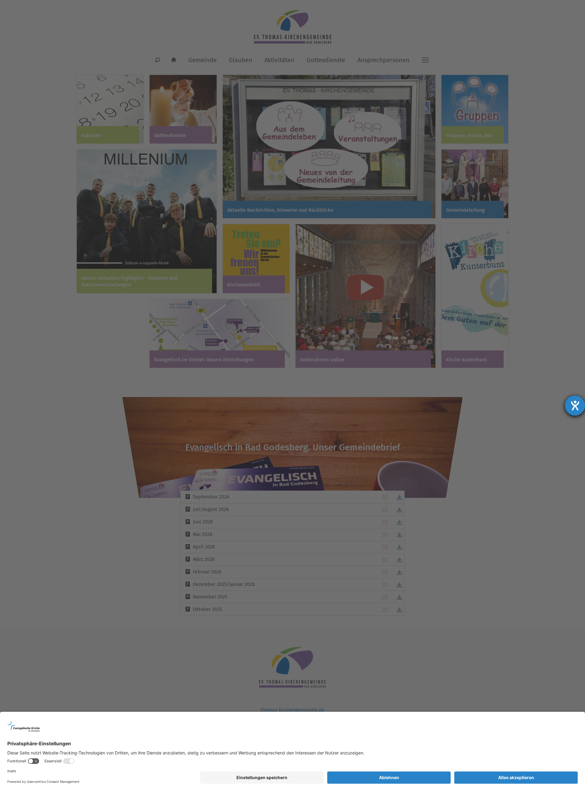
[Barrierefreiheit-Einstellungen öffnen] (575, 406)
